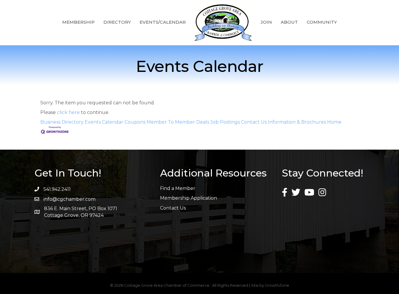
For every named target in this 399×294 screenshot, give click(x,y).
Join (266, 22)
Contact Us (254, 122)
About (289, 22)
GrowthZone (277, 285)
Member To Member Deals (178, 122)
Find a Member (177, 188)
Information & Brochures (297, 122)
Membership (78, 22)
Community (322, 22)
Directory (117, 22)
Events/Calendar (163, 22)
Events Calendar (104, 122)
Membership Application (188, 198)
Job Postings (225, 122)
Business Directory (62, 122)
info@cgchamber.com (70, 199)
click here (68, 112)
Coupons (134, 122)
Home (334, 122)
